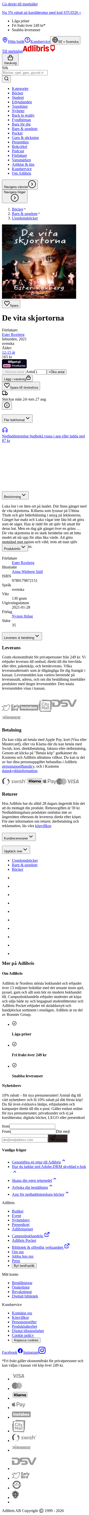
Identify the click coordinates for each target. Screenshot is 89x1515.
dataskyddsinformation (19, 771)
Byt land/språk (24, 1266)
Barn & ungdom (24, 865)
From (6, 1131)
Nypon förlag (22, 616)
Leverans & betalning (19, 638)
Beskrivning (12, 497)
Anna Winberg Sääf (27, 571)
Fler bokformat (14, 420)
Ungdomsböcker (25, 860)
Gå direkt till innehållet (20, 4)
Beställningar (22, 1283)
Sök (5, 68)
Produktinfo (12, 549)
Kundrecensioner (16, 838)
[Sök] (6, 78)
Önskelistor (21, 1287)
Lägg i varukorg (15, 379)
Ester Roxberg (13, 334)
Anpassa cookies (26, 1340)
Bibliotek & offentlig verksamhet (37, 1247)
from (5, 1126)
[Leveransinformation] (7, 406)
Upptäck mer (13, 851)
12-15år (8, 352)
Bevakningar (22, 1292)
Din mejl (63, 1135)
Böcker (17, 869)
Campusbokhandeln (27, 1236)
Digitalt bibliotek (25, 1296)
